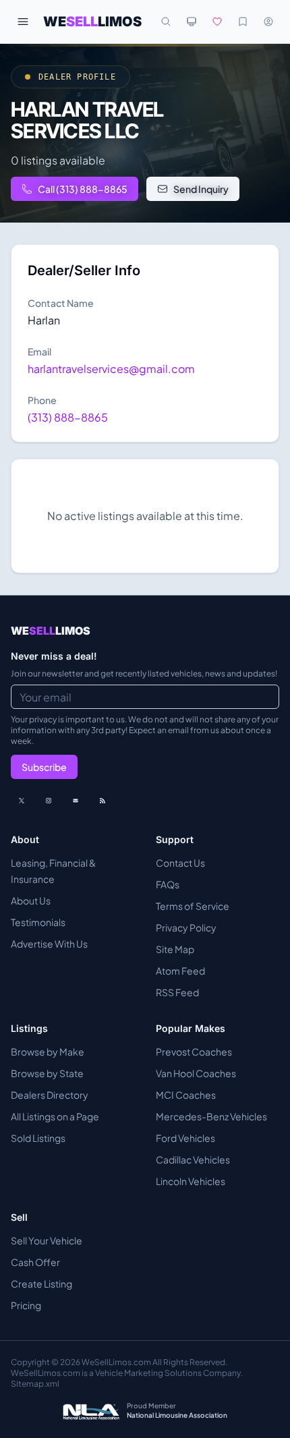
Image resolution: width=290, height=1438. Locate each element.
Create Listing (41, 1283)
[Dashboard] (268, 21)
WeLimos (92, 21)
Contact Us (180, 863)
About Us (31, 900)
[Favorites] (217, 21)
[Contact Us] (75, 800)
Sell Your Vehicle (46, 1240)
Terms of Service (192, 906)
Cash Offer (35, 1262)
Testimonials (38, 922)
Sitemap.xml (35, 1384)
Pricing (26, 1305)
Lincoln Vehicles (190, 1181)
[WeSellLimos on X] (21, 800)
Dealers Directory (49, 1095)
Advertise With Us (49, 944)
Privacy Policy (186, 927)
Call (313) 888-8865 (82, 189)
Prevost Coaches (194, 1051)
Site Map (175, 949)
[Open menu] (23, 21)
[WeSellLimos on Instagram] (48, 800)
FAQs (167, 884)
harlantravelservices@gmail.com (111, 369)
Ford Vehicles (185, 1138)
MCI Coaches (186, 1095)
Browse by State (47, 1073)
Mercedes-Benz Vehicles (211, 1116)
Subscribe (44, 767)
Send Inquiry (201, 189)
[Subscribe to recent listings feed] (102, 800)
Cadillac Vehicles (193, 1159)
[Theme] (191, 21)
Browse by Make (47, 1051)
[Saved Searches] (243, 21)
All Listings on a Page (55, 1116)
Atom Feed (180, 971)
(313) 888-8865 (68, 417)
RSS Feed (177, 992)
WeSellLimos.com (117, 1362)
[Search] (166, 21)
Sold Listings (38, 1138)
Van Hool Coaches (196, 1073)
